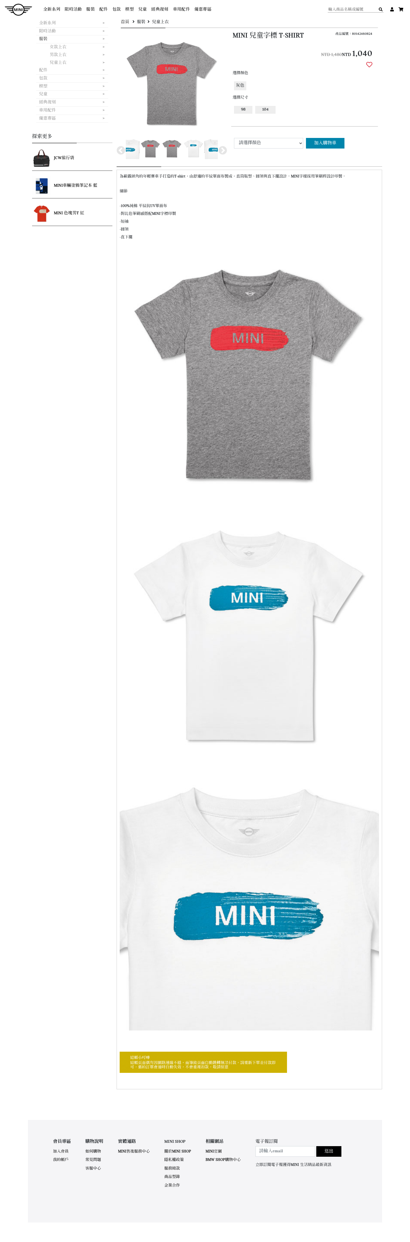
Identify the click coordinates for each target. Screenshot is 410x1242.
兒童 (142, 10)
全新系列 (51, 10)
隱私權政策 (174, 1160)
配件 (103, 10)
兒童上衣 (58, 63)
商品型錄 (172, 1177)
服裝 (90, 10)
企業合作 (172, 1185)
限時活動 (73, 10)
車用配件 (181, 10)
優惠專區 (202, 10)
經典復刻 (159, 10)
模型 (129, 10)
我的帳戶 (61, 1160)
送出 (328, 1151)
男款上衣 (58, 55)
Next (223, 150)
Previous (121, 150)
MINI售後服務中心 (134, 1151)
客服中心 (93, 1168)
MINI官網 (214, 1151)
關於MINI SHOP (177, 1151)
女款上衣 (58, 47)
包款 (116, 10)
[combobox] (285, 1151)
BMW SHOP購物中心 (223, 1160)
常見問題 (93, 1160)
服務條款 (172, 1168)
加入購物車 (325, 143)
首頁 (125, 22)
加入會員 (61, 1151)
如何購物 (93, 1151)
